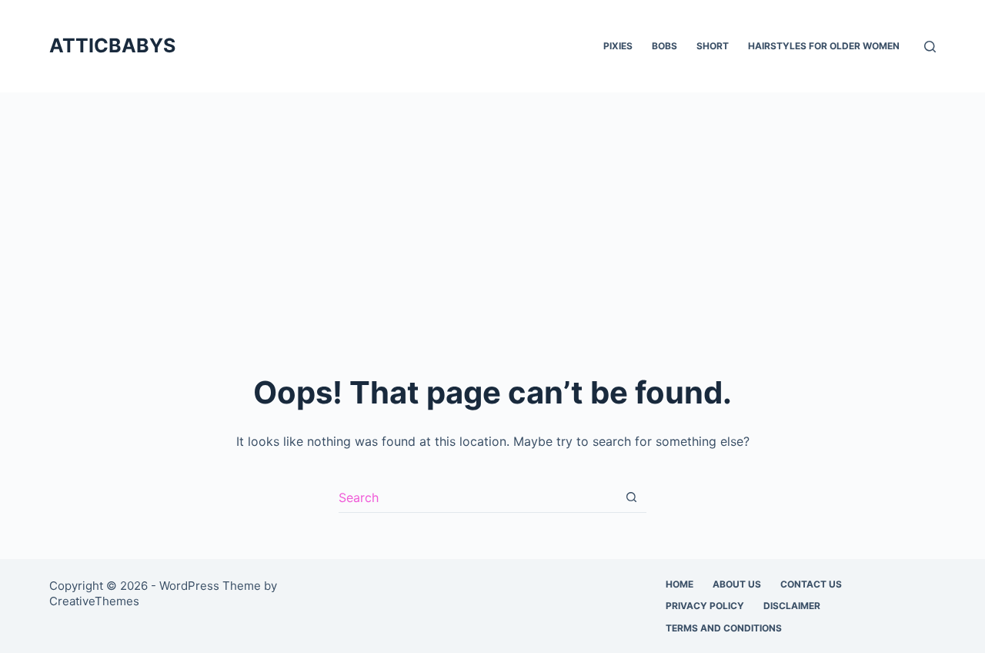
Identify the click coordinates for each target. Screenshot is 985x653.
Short (712, 46)
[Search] (930, 46)
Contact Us (811, 584)
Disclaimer (791, 605)
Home (679, 584)
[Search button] (631, 497)
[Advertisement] (492, 208)
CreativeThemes (94, 601)
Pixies (618, 46)
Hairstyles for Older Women (824, 46)
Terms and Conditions (724, 628)
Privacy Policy (705, 605)
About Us (737, 584)
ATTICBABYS (112, 45)
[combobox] (477, 497)
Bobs (664, 46)
